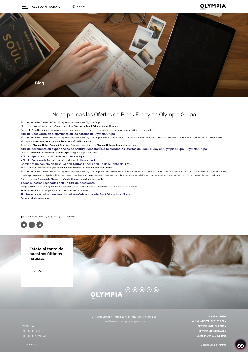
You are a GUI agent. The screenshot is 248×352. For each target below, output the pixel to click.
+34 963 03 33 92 (145, 317)
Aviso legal (28, 326)
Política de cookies (32, 331)
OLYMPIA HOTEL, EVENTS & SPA (209, 321)
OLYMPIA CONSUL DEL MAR (211, 336)
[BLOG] (40, 270)
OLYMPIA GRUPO (217, 316)
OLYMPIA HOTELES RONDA (211, 326)
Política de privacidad (34, 336)
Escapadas (82, 190)
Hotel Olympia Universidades (79, 145)
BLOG (34, 271)
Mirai (223, 345)
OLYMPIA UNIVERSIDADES (212, 331)
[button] (24, 224)
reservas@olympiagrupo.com (131, 321)
